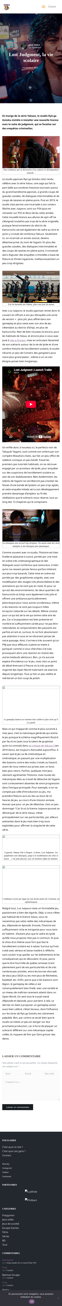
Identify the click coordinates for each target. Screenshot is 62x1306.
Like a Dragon (18, 340)
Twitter (5, 1172)
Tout (4, 1244)
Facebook (6, 1176)
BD (4, 1240)
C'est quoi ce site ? (12, 1147)
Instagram (7, 1168)
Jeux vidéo (34, 45)
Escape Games (10, 1228)
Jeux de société (10, 1223)
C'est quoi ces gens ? (14, 1151)
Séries (5, 1236)
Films (5, 1232)
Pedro (5, 1289)
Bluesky (5, 1164)
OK (31, 1301)
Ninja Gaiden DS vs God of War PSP (21, 1263)
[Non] (58, 1298)
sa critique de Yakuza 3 (41, 745)
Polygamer (8, 1215)
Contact (6, 1155)
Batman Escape (11, 1275)
